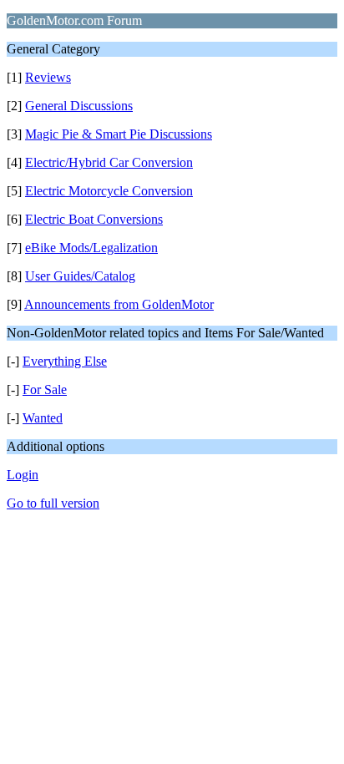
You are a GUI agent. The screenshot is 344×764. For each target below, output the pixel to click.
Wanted (43, 418)
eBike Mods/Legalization (91, 247)
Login (22, 475)
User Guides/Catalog (80, 276)
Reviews (48, 77)
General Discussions (79, 106)
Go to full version (53, 503)
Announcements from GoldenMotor (119, 304)
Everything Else (65, 361)
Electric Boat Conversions (94, 219)
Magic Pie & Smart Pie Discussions (118, 134)
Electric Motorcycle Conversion (109, 191)
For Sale (45, 389)
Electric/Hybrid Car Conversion (109, 162)
